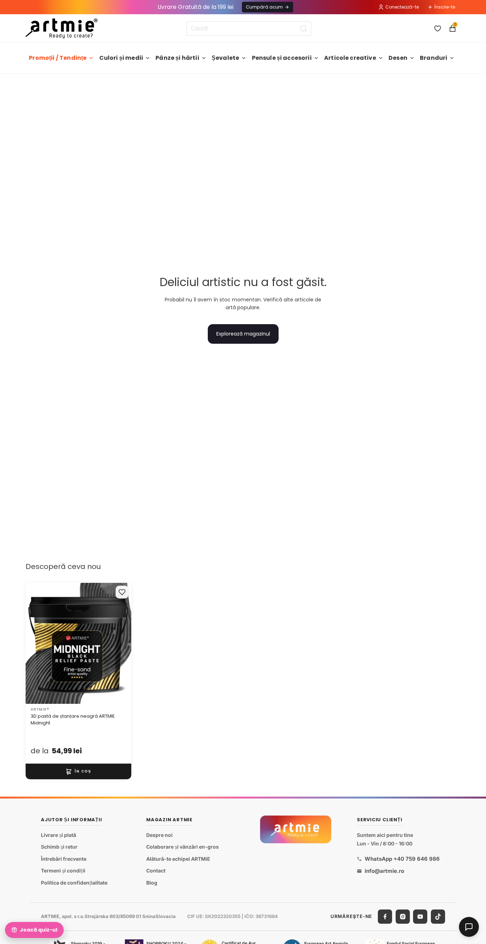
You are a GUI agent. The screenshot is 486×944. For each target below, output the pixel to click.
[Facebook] (385, 916)
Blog (151, 883)
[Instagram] (403, 916)
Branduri (433, 58)
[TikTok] (438, 916)
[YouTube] (420, 916)
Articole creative (350, 58)
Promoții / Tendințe (57, 58)
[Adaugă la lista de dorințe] (122, 592)
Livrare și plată (58, 835)
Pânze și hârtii (177, 58)
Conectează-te (402, 7)
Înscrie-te (444, 7)
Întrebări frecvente (63, 858)
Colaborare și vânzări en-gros (182, 847)
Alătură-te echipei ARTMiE (178, 858)
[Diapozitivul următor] (118, 643)
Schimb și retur (59, 847)
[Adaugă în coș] (78, 771)
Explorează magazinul (243, 333)
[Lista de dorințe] (437, 28)
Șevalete (225, 58)
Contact (155, 870)
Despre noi (159, 835)
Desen (398, 58)
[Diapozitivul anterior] (38, 643)
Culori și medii (121, 58)
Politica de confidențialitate (74, 883)
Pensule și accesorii (282, 58)
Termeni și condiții (63, 870)
